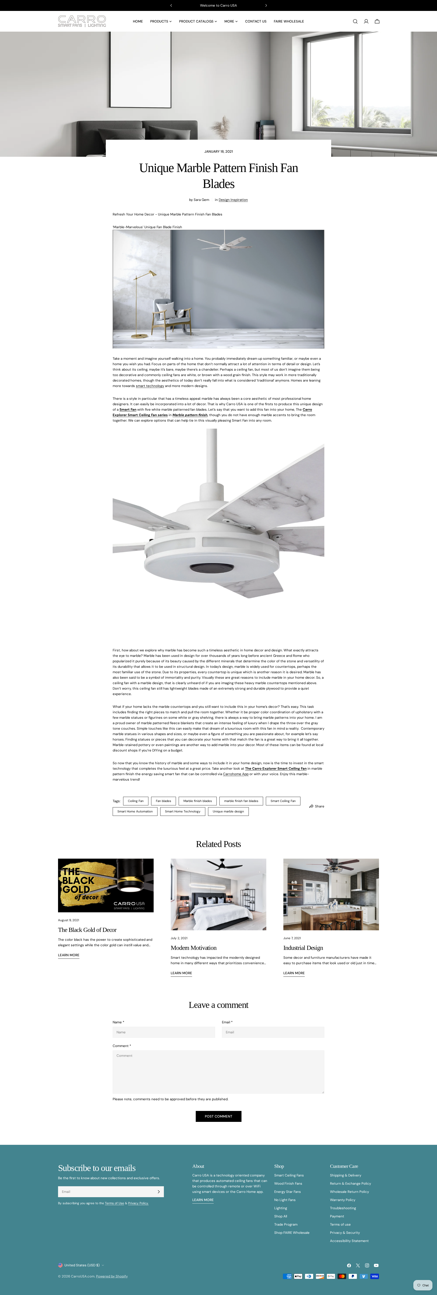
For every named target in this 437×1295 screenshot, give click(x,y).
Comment (122, 1046)
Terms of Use (114, 1203)
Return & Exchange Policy (350, 1183)
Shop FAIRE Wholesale (292, 1232)
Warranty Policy (342, 1200)
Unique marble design (228, 811)
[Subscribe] (158, 1191)
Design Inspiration (233, 199)
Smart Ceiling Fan (283, 801)
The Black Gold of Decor (87, 929)
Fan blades (163, 801)
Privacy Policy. (138, 1203)
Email (227, 1022)
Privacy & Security (345, 1232)
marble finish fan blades (241, 801)
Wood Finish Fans (288, 1183)
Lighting (280, 1208)
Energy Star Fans (287, 1191)
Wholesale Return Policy (349, 1191)
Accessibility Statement (349, 1241)
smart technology (150, 386)
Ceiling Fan (136, 801)
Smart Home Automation (135, 811)
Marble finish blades (197, 801)
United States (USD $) (82, 1265)
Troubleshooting (343, 1208)
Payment (337, 1216)
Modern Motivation (193, 947)
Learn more (68, 955)
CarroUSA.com (82, 1276)
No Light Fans (285, 1200)
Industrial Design (303, 947)
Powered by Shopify (112, 1276)
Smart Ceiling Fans (289, 1175)
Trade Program (285, 1224)
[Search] (355, 21)
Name (118, 1022)
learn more (203, 1200)
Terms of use (340, 1224)
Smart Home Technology (183, 811)
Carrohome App (236, 774)
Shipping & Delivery (345, 1175)
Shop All (280, 1216)
